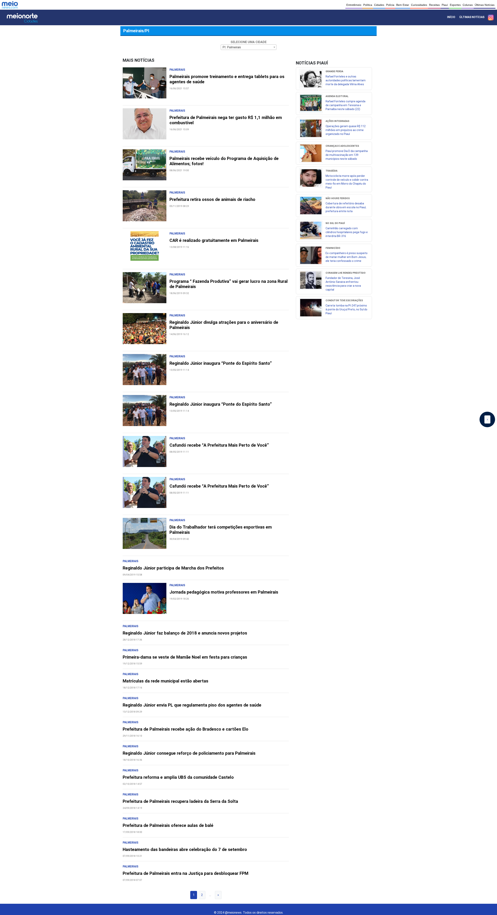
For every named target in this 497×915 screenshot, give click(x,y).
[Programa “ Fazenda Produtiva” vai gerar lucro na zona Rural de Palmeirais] (146, 289)
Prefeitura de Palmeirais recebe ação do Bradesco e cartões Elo (185, 729)
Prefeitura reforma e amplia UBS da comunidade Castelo (178, 777)
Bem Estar (402, 4)
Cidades (379, 4)
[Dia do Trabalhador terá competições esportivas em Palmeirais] (146, 535)
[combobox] (248, 47)
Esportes (455, 4)
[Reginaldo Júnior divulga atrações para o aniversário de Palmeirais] (146, 330)
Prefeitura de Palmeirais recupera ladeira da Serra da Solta (180, 801)
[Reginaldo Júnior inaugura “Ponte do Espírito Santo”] (146, 371)
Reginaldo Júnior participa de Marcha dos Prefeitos (173, 567)
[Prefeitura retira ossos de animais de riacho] (146, 207)
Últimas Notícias (484, 4)
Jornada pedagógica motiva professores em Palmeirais (223, 592)
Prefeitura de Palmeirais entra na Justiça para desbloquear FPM (185, 873)
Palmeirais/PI (136, 30)
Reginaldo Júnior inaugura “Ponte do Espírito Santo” (220, 363)
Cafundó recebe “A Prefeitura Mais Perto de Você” (219, 445)
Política (367, 4)
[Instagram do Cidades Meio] (491, 17)
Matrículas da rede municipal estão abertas (165, 680)
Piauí (445, 4)
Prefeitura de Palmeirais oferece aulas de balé (168, 825)
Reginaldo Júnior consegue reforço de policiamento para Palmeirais (189, 753)
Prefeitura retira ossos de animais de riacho (212, 199)
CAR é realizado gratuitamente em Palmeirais (213, 240)
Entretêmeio (353, 4)
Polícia (390, 4)
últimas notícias (471, 17)
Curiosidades (419, 4)
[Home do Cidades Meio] (27, 17)
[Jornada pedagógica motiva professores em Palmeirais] (146, 600)
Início (451, 17)
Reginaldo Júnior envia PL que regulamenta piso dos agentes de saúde (192, 705)
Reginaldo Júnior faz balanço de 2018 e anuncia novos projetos (185, 632)
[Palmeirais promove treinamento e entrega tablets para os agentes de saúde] (146, 84)
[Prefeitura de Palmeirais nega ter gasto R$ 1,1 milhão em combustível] (146, 125)
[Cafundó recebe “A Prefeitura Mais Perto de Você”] (146, 453)
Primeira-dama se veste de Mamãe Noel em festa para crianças (185, 657)
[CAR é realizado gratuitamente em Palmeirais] (146, 248)
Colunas (468, 4)
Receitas (434, 4)
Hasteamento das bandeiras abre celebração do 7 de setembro (185, 849)
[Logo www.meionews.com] (10, 5)
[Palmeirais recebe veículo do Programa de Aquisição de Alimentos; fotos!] (146, 166)
